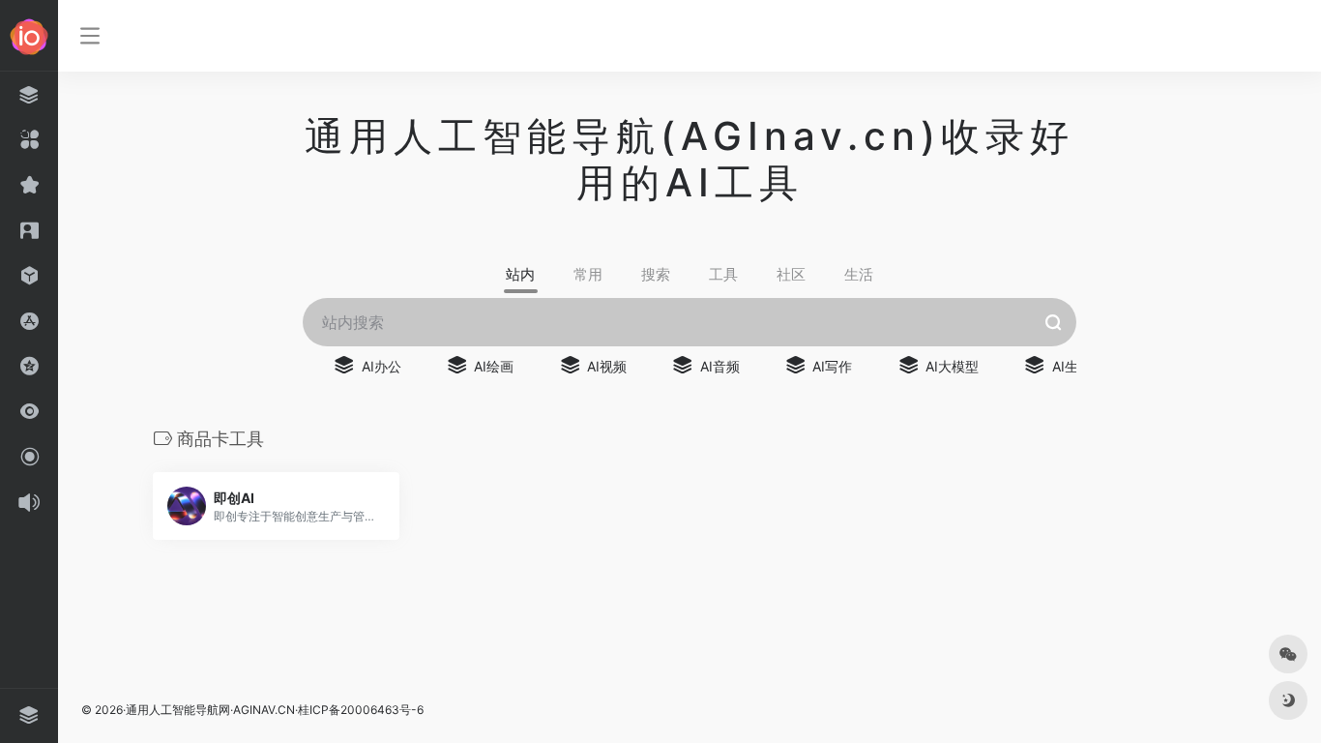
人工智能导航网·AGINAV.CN (222, 709)
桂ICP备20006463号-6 (361, 709)
